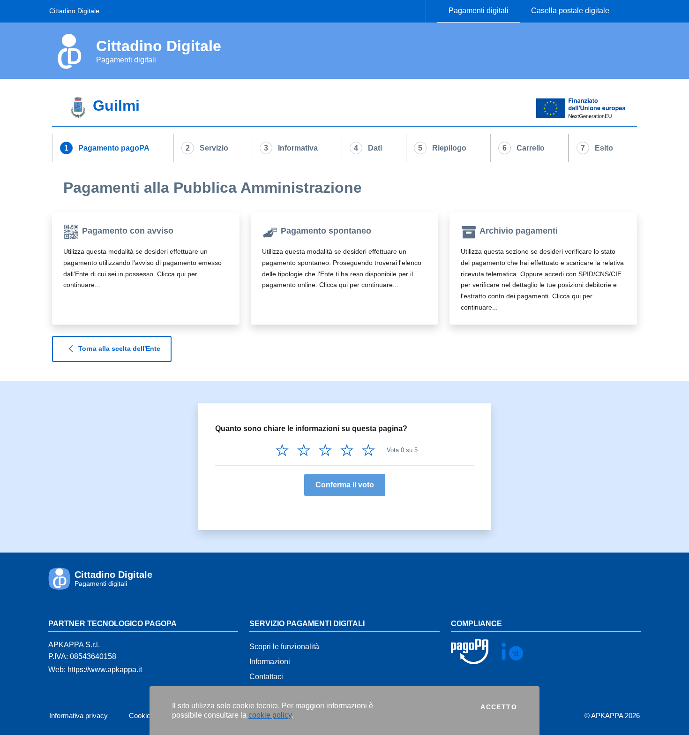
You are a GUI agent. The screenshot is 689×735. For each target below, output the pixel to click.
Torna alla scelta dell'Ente (119, 348)
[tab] (344, 108)
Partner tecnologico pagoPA (112, 624)
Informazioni (269, 662)
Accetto (498, 707)
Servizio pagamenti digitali (307, 624)
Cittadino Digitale (74, 11)
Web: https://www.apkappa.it (95, 670)
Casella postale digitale (570, 11)
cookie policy (270, 715)
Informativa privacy (78, 716)
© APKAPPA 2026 (612, 716)
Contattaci (266, 677)
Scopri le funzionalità (284, 647)
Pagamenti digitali (479, 11)
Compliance (476, 624)
